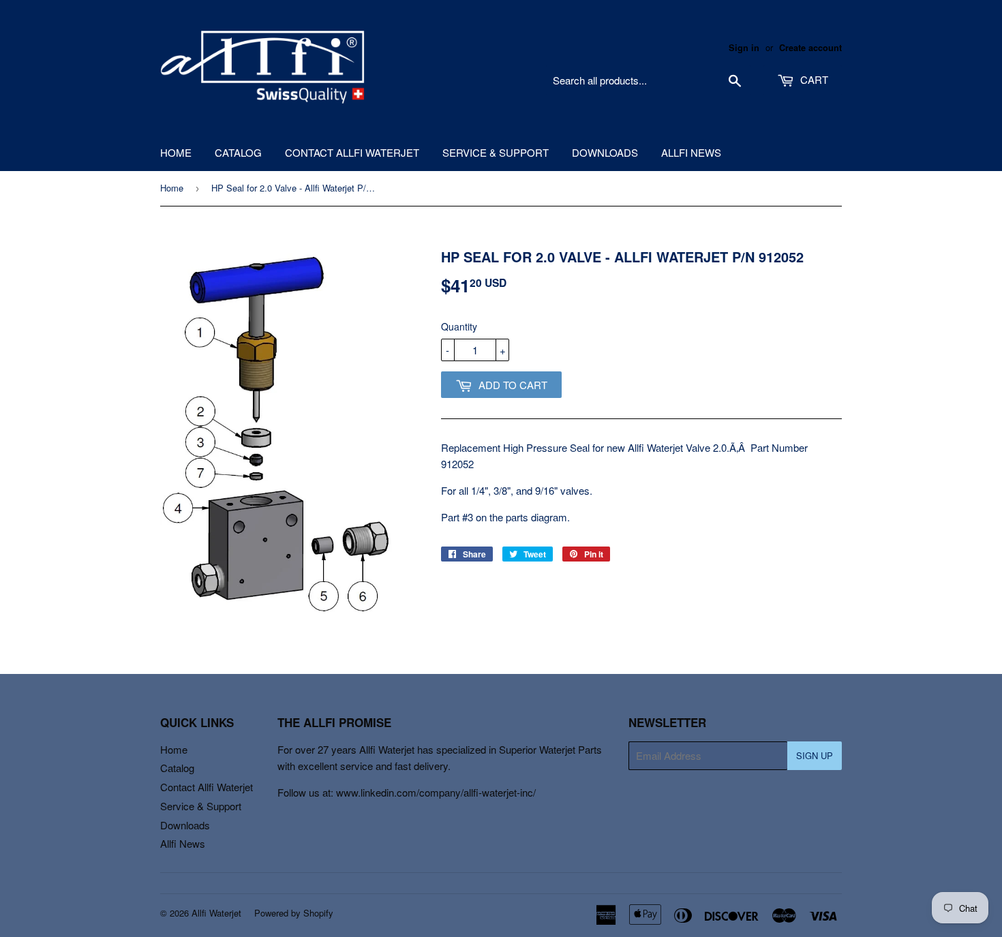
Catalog (238, 152)
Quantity (459, 326)
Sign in (744, 48)
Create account (810, 48)
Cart (813, 79)
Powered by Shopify (293, 912)
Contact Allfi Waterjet (352, 152)
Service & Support (495, 152)
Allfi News (691, 152)
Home (176, 152)
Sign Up (814, 755)
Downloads (605, 152)
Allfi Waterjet (216, 912)
